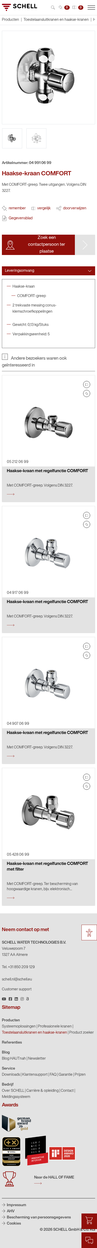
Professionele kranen (55, 1026)
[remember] (86, 393)
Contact (67, 1091)
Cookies (13, 1224)
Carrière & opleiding (42, 1091)
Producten (11, 1020)
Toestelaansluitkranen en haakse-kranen (56, 20)
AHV (10, 1211)
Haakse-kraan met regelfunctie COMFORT (47, 471)
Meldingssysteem (16, 1097)
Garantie (66, 1075)
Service (8, 1069)
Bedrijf (8, 1085)
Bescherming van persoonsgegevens (38, 1217)
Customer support (17, 989)
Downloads (11, 1075)
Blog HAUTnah (14, 1059)
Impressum (16, 1205)
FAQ (53, 1075)
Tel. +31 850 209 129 (18, 967)
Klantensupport (35, 1075)
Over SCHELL (13, 1091)
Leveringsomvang (19, 271)
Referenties (12, 1043)
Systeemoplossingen (19, 1026)
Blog (6, 1052)
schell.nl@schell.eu (17, 979)
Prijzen (80, 1075)
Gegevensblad (20, 218)
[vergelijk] (86, 384)
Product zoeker (81, 1033)
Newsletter (37, 1059)
